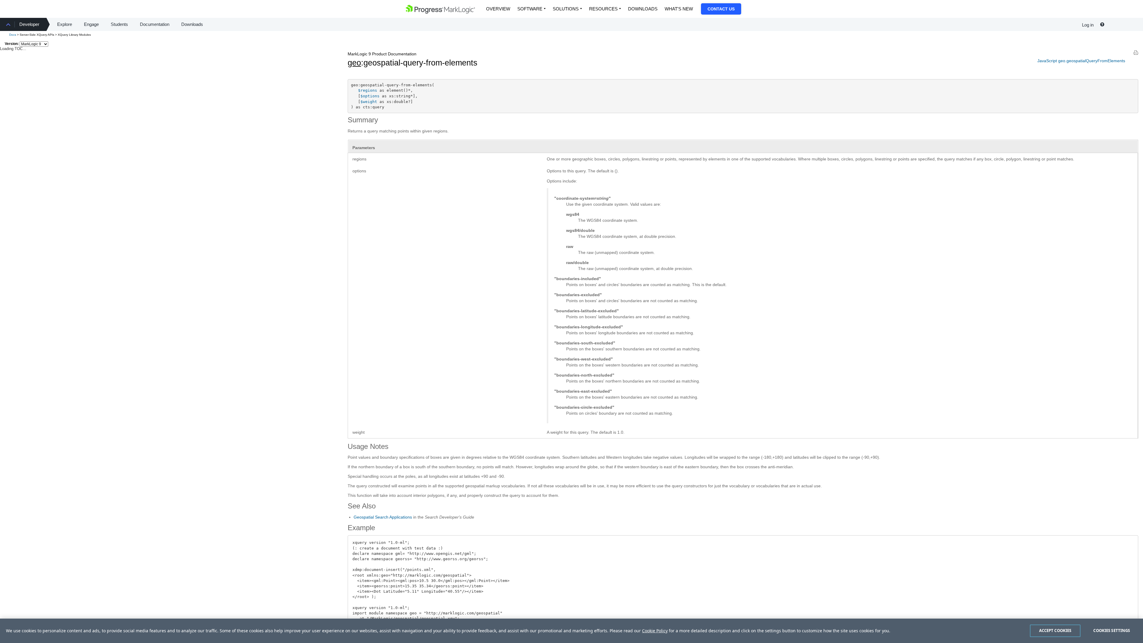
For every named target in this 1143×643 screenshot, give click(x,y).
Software (529, 8)
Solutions (566, 8)
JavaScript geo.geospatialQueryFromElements (1081, 60)
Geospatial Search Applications (383, 517)
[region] (571, 631)
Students (119, 24)
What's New (679, 8)
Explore (64, 24)
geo (354, 62)
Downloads (643, 8)
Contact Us (721, 9)
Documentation (154, 24)
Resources (603, 8)
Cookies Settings (1111, 630)
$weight (368, 101)
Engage (91, 24)
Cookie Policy (655, 630)
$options (370, 96)
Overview (498, 8)
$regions (367, 90)
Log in (1088, 24)
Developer (29, 24)
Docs (12, 34)
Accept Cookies (1055, 630)
